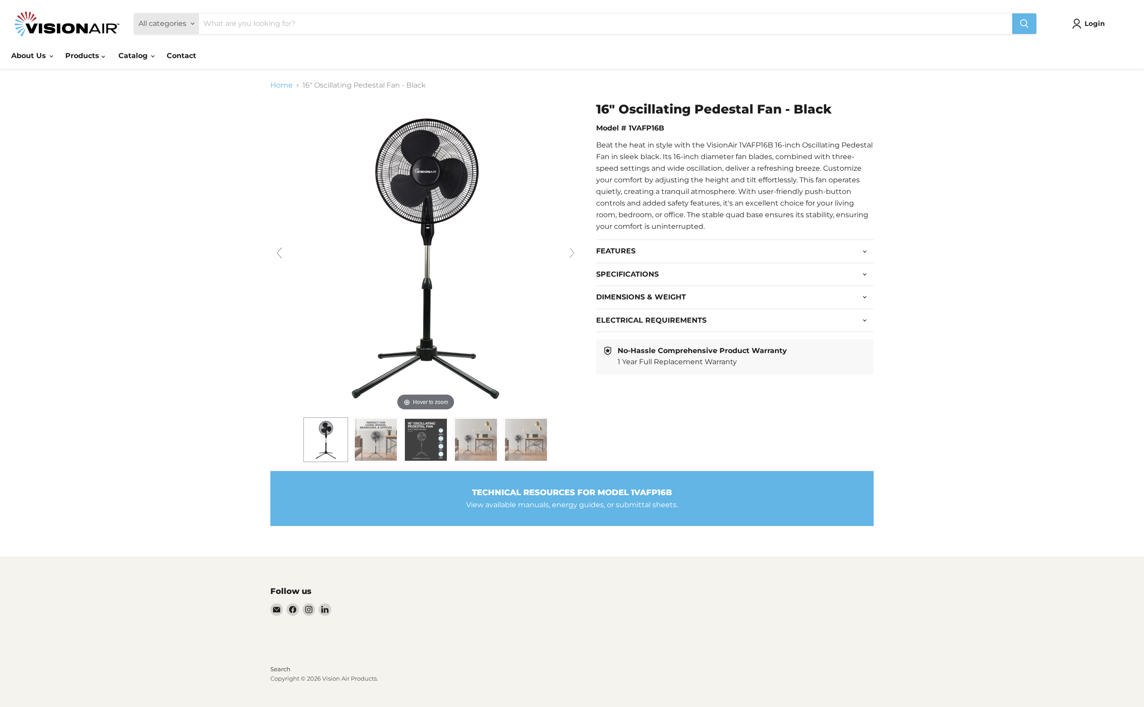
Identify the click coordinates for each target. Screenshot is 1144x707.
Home (281, 85)
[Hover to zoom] (425, 256)
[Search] (1024, 23)
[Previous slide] (279, 253)
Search (280, 669)
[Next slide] (572, 253)
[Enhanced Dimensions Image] (426, 439)
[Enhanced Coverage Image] (375, 439)
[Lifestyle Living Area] (476, 439)
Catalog (134, 55)
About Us (29, 55)
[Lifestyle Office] (526, 439)
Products (83, 55)
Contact (181, 55)
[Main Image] (325, 439)
